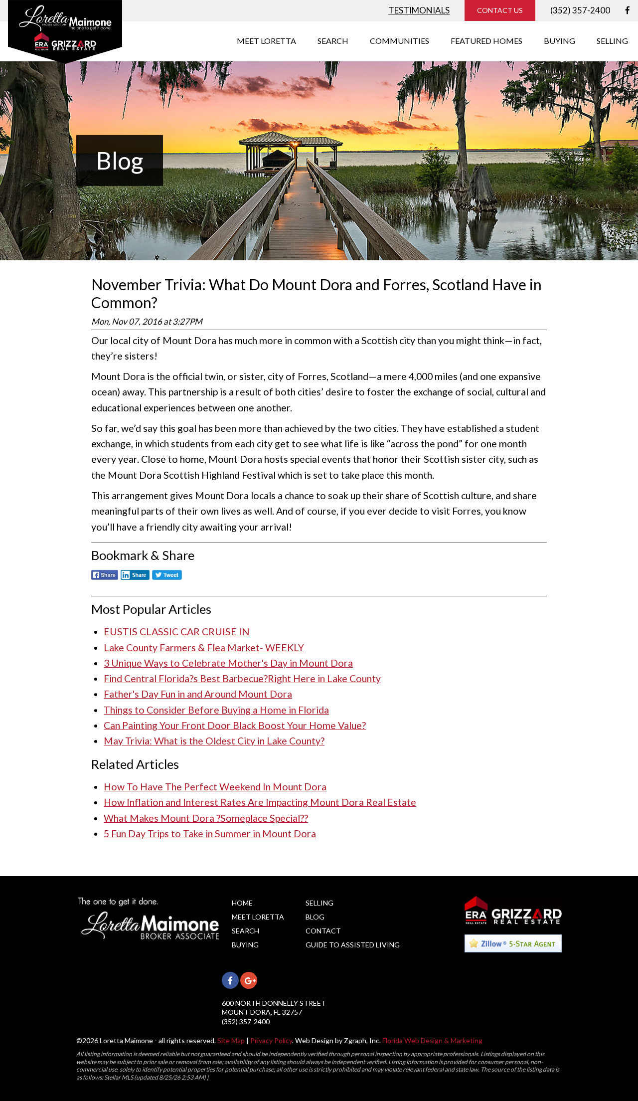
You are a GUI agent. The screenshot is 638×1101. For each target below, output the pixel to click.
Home (242, 903)
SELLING (612, 40)
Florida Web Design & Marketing (432, 1040)
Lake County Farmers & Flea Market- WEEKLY (204, 647)
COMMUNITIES (399, 40)
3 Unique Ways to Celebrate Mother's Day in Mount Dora (228, 663)
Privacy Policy (271, 1040)
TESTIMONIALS (419, 10)
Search (245, 930)
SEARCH (333, 40)
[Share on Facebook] (104, 580)
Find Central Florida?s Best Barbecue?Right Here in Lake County (242, 678)
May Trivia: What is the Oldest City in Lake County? (214, 740)
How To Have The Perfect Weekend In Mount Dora (215, 786)
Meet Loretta (258, 917)
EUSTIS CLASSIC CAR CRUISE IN (177, 631)
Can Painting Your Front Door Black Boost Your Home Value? (235, 725)
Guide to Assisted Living (353, 944)
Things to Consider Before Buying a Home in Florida (216, 710)
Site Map (231, 1040)
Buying (245, 944)
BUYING (559, 40)
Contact (323, 930)
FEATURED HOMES (486, 40)
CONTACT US (500, 10)
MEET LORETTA (266, 40)
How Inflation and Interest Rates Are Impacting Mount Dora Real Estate (260, 802)
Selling (319, 903)
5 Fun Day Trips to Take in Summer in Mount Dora (210, 833)
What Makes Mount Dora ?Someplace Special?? (206, 818)
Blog (315, 917)
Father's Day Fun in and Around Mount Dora (198, 694)
